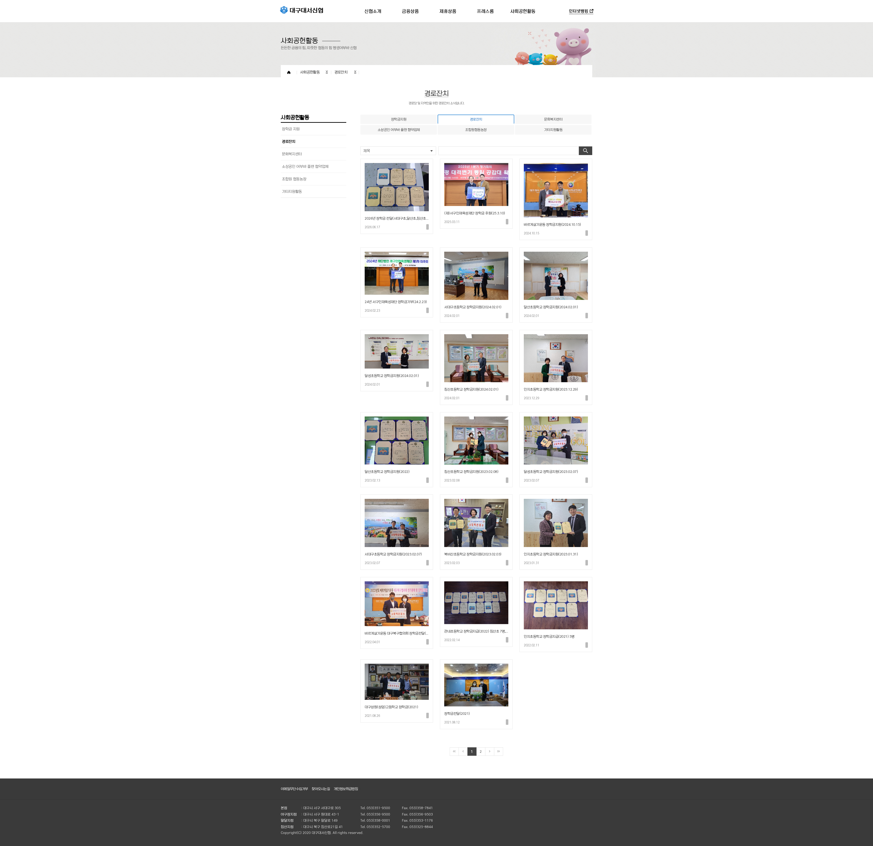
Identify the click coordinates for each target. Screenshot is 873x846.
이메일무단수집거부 (294, 788)
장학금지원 (398, 119)
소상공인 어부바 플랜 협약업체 (305, 166)
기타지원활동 (292, 191)
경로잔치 (288, 141)
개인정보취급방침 (346, 788)
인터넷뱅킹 (578, 10)
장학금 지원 (291, 128)
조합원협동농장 (476, 129)
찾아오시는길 (321, 788)
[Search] (585, 150)
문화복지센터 (292, 153)
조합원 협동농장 (294, 178)
